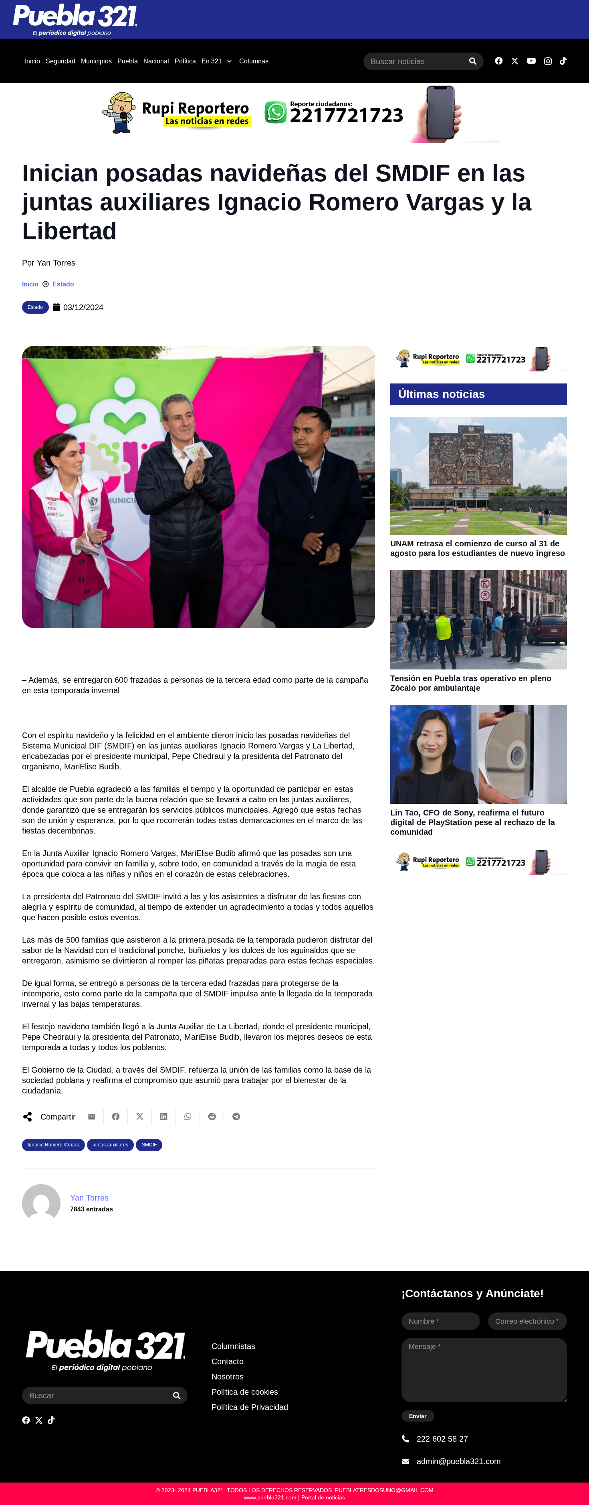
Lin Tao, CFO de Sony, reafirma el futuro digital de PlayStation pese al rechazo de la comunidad (472, 822)
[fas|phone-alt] (409, 1439)
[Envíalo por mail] (92, 1117)
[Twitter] (515, 61)
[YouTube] (531, 61)
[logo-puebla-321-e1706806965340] (74, 20)
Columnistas (233, 1346)
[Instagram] (548, 61)
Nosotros (228, 1376)
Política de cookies (245, 1391)
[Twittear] (140, 1117)
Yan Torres (56, 262)
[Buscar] (472, 61)
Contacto (228, 1361)
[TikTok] (563, 61)
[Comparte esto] (116, 1117)
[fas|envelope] (409, 1461)
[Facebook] (499, 61)
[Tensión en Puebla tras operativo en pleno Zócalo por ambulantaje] (478, 575)
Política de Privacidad (250, 1407)
